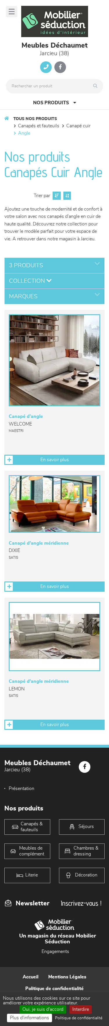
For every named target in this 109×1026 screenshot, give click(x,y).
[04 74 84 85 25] (46, 67)
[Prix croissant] (56, 196)
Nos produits (51, 102)
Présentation (21, 788)
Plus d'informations (29, 1017)
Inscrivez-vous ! (81, 903)
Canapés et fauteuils (38, 126)
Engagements (55, 951)
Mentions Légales (67, 977)
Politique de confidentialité (54, 988)
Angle (24, 133)
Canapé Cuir (78, 126)
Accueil (30, 977)
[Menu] (11, 11)
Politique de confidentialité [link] (78, 1018)
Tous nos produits (35, 119)
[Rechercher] (96, 86)
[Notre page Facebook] (60, 67)
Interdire (80, 1009)
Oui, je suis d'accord (42, 1009)
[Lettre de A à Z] (66, 196)
